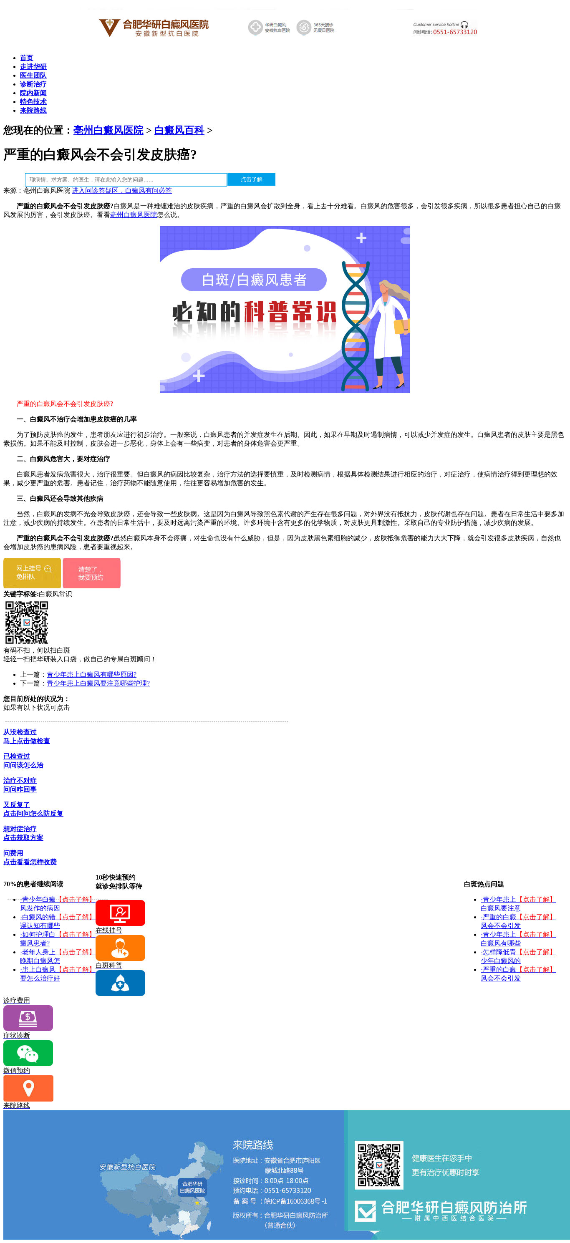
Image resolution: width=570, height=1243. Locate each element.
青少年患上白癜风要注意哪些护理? (98, 683)
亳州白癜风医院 (108, 130)
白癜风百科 (179, 130)
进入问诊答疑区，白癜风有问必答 (122, 190)
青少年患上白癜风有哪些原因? (91, 674)
